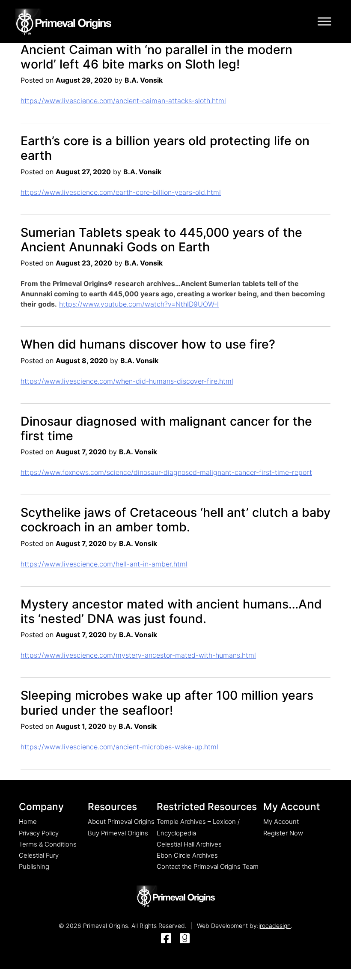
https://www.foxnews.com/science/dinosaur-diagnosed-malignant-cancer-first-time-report (166, 472)
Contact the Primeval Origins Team (208, 866)
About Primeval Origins (121, 821)
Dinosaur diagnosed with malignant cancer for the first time (166, 428)
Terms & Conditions (48, 844)
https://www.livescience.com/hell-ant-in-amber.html (104, 564)
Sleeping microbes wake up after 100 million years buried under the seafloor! (167, 702)
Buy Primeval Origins (118, 833)
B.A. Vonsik (144, 80)
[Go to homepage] (63, 20)
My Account (281, 821)
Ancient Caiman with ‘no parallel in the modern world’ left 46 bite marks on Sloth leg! (156, 57)
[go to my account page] (176, 897)
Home (28, 821)
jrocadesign (275, 925)
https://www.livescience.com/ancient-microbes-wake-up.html (119, 746)
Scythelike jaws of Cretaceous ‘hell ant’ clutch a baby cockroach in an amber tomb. (175, 519)
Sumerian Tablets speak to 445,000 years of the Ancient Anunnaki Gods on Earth (161, 239)
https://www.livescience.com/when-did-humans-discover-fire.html (127, 381)
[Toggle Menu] (324, 21)
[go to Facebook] (166, 939)
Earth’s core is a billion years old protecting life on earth (165, 148)
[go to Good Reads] (185, 939)
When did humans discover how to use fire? (148, 344)
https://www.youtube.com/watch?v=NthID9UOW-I (139, 304)
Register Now (283, 833)
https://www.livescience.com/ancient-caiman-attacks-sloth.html (123, 100)
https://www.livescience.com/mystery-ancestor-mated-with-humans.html (138, 655)
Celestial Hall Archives (189, 844)
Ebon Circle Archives (187, 855)
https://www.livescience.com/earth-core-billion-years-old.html (121, 192)
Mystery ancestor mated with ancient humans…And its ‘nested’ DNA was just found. (171, 611)
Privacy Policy (39, 833)
